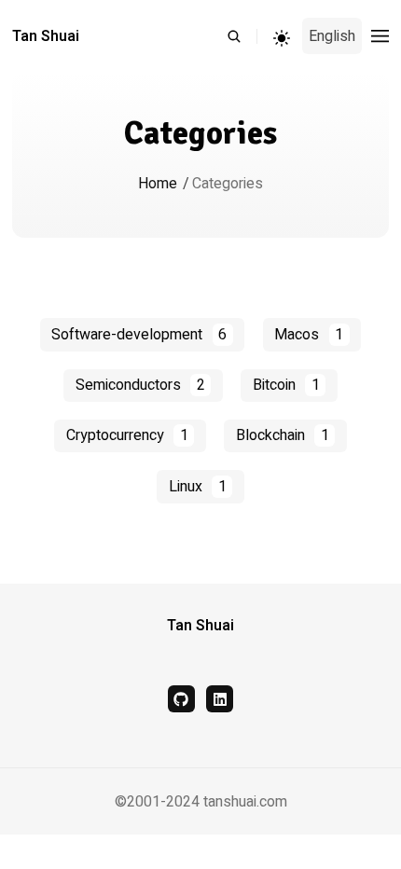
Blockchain (282, 435)
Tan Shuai (45, 36)
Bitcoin (286, 385)
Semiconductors (140, 385)
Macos (308, 335)
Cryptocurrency (127, 435)
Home (157, 183)
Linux (198, 487)
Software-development (139, 335)
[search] (242, 36)
